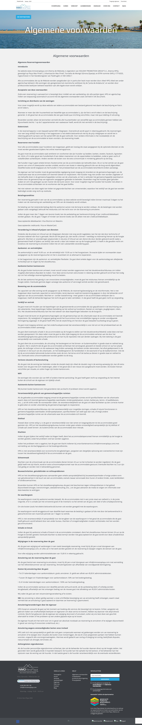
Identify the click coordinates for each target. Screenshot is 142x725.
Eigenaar (97, 6)
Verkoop (74, 6)
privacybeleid (97, 684)
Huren (65, 6)
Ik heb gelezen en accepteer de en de (102, 684)
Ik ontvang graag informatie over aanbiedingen (102, 689)
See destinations (23, 17)
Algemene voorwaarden (80, 674)
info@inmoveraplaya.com (28, 687)
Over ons (106, 6)
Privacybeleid (76, 680)
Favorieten (124, 1)
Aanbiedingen (85, 6)
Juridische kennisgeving (80, 678)
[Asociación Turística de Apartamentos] (100, 701)
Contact (116, 6)
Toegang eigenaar (114, 1)
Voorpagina (55, 6)
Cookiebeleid (76, 676)
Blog (124, 6)
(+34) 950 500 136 (25, 685)
